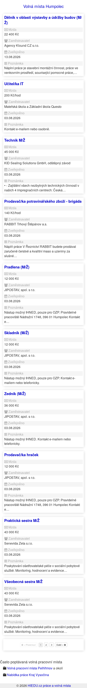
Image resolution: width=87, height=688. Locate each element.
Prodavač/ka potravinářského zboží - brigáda (43, 201)
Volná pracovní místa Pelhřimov (29, 668)
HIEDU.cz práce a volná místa (49, 685)
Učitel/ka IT (13, 83)
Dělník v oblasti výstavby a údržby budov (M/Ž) (43, 20)
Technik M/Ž (14, 140)
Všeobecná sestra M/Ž (23, 581)
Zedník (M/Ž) (15, 393)
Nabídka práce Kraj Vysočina (28, 674)
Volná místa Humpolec (43, 6)
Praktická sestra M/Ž (21, 520)
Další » (60, 644)
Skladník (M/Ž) (16, 332)
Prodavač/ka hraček (21, 454)
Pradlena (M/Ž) (16, 267)
